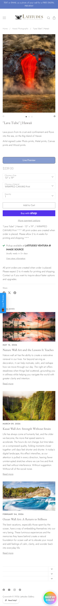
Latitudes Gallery (27, 596)
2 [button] (29, 116)
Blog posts (9, 308)
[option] (29, 73)
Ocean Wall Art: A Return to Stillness (25, 519)
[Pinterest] (20, 589)
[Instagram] (14, 589)
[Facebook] (3, 589)
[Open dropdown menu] (51, 569)
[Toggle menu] (4, 18)
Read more (8, 383)
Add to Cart (29, 205)
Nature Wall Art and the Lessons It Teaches (28, 350)
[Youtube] (9, 589)
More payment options (29, 220)
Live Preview (29, 160)
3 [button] (32, 116)
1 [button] (26, 116)
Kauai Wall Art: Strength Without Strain (27, 429)
